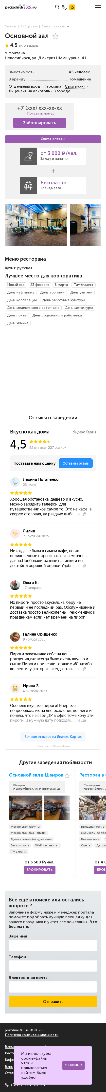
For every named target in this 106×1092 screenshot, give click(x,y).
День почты (17, 315)
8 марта (61, 285)
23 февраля (39, 285)
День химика (17, 323)
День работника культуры (63, 300)
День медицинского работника (33, 308)
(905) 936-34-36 (28, 1085)
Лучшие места (72, 7)
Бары (9, 1066)
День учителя (81, 292)
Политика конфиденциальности (31, 1035)
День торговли (52, 292)
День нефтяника (21, 292)
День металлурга (79, 308)
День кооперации (22, 300)
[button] (11, 225)
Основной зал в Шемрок (36, 775)
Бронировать (40, 870)
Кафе (9, 1060)
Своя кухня (75, 86)
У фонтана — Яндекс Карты (53, 746)
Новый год (16, 285)
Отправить (53, 1001)
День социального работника (57, 315)
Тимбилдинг (83, 285)
